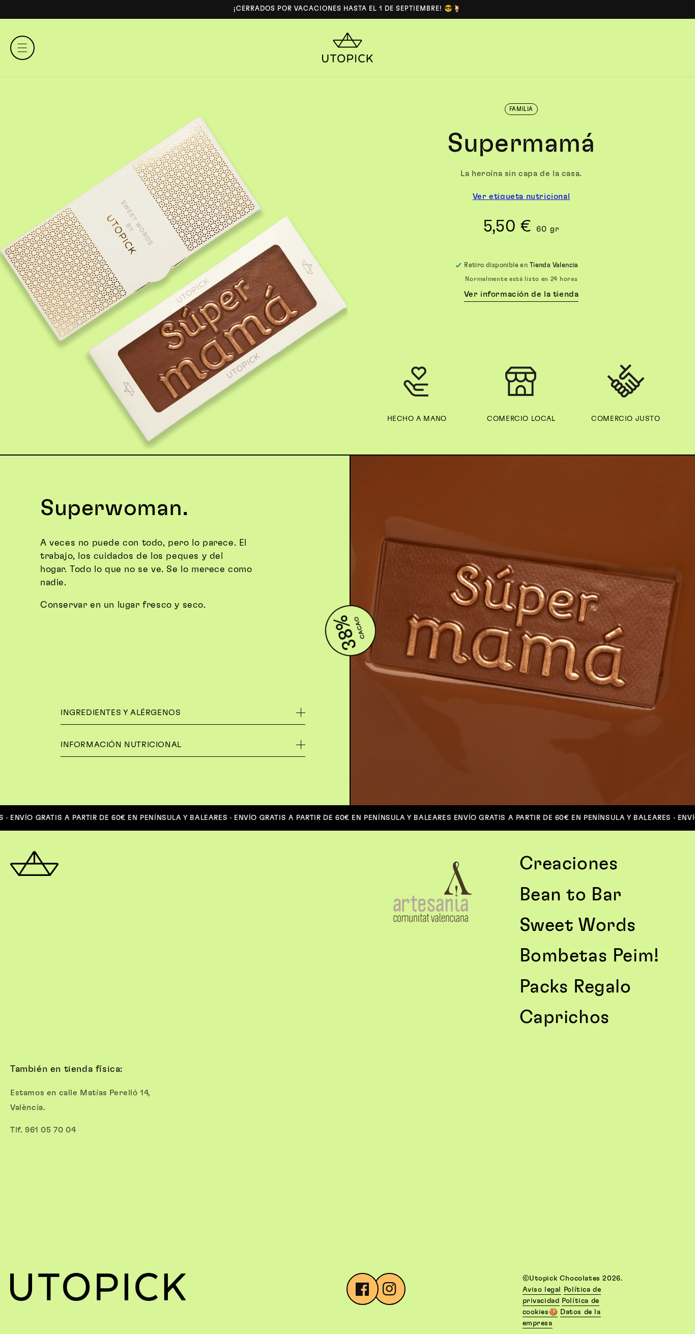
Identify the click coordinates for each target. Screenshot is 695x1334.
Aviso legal (542, 1289)
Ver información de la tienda (521, 294)
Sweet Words (578, 925)
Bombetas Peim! (589, 956)
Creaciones (569, 864)
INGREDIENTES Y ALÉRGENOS (121, 712)
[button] (22, 48)
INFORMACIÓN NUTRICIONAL (121, 745)
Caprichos (564, 1017)
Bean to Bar (570, 895)
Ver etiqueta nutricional (521, 196)
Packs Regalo (575, 987)
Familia (521, 109)
